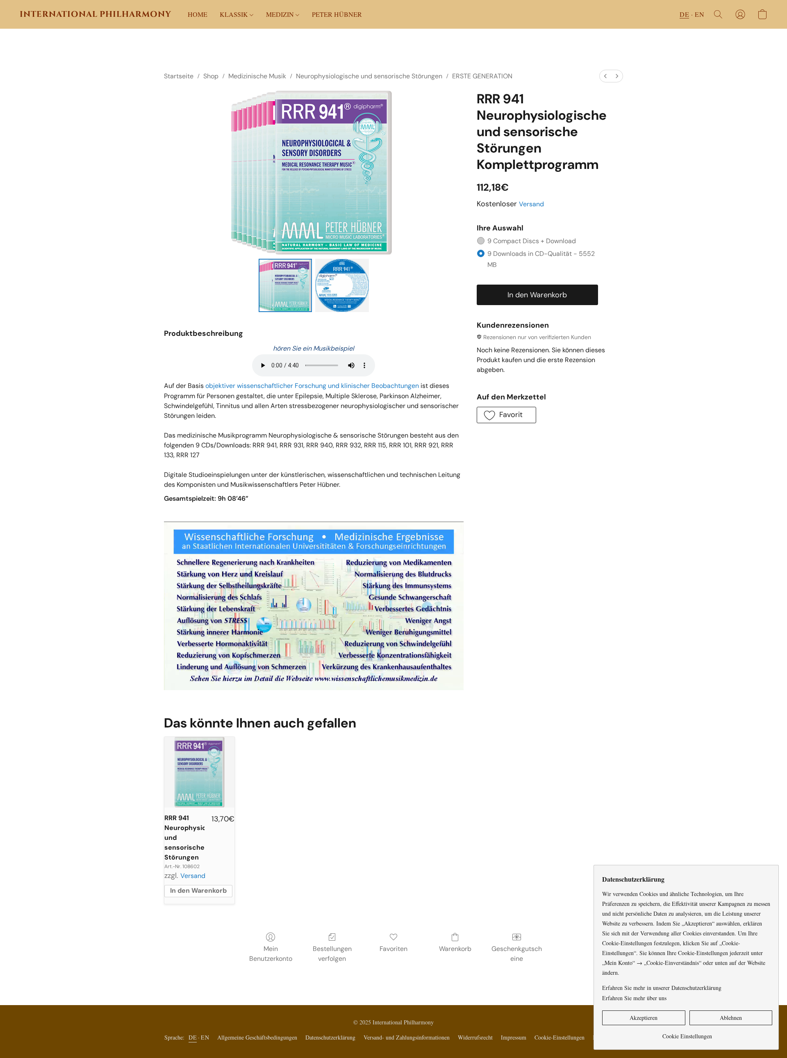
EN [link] (205, 1037)
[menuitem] (605, 76)
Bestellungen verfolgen (332, 953)
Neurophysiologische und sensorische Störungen (369, 76)
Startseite (178, 76)
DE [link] (193, 1037)
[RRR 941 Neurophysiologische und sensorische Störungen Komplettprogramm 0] (285, 285)
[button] (95, 14)
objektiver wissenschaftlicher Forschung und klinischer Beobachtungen (312, 385)
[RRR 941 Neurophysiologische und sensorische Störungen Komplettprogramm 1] (341, 285)
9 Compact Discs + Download (531, 241)
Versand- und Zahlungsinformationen (407, 1037)
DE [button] (684, 14)
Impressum (513, 1037)
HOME (197, 14)
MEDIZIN (281, 14)
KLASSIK (235, 14)
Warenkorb (455, 948)
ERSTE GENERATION (482, 76)
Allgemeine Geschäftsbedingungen (257, 1037)
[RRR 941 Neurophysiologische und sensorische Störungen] (199, 772)
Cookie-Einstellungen (560, 1037)
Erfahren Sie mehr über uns (634, 998)
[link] (687, 1033)
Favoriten (393, 948)
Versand (531, 204)
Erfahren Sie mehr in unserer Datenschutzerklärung (661, 988)
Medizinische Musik (257, 76)
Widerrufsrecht (475, 1037)
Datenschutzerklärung (330, 1037)
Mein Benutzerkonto (270, 953)
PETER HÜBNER (337, 14)
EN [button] (699, 14)
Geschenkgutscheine (516, 953)
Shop (210, 76)
